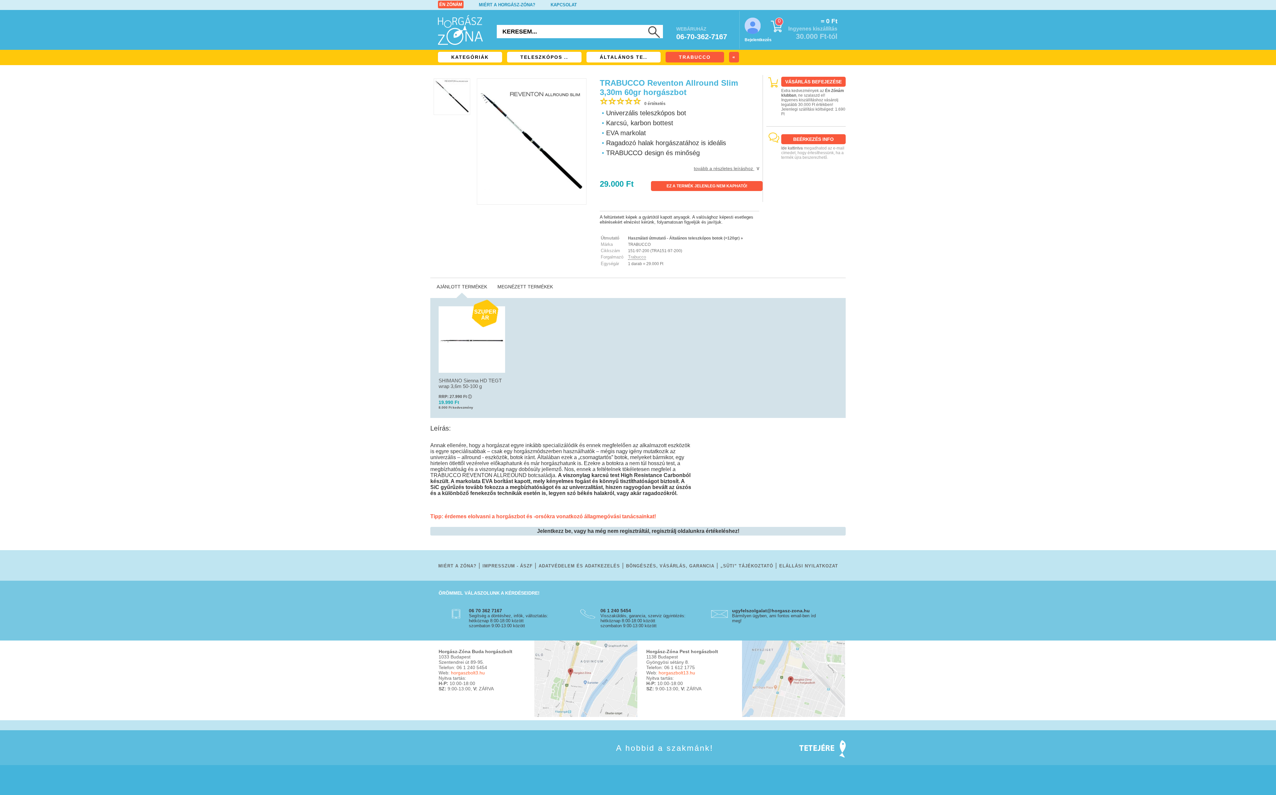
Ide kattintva (792, 148)
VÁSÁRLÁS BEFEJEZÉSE (813, 81)
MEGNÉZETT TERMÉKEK (525, 286)
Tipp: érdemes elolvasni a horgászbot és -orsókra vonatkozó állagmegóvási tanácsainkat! (543, 516)
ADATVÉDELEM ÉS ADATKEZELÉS (579, 565)
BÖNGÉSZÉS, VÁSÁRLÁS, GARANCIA (670, 565)
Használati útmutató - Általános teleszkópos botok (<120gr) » (685, 238)
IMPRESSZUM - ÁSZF (507, 565)
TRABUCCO (695, 57)
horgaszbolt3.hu (468, 672)
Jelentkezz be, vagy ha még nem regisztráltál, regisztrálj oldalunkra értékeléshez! (638, 531)
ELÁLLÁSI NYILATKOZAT (808, 565)
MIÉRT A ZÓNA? (457, 565)
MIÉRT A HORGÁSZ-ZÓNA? (507, 4)
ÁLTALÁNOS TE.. (623, 57)
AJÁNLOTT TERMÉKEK (462, 286)
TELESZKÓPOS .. (544, 57)
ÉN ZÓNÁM (450, 4)
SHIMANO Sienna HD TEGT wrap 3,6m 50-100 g (470, 383)
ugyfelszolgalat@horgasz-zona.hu (771, 610)
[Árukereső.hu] (806, 196)
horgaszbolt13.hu (677, 672)
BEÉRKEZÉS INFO (813, 139)
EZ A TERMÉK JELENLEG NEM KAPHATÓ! (707, 186)
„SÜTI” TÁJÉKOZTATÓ (746, 565)
